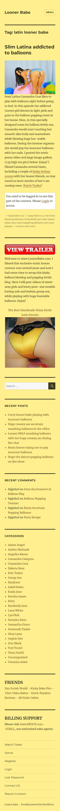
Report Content (15, 793)
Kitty (11, 601)
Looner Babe (17, 12)
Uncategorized (17, 657)
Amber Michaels (18, 549)
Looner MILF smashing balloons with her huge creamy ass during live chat (29, 438)
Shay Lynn (15, 634)
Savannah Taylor (19, 629)
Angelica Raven (18, 554)
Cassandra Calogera (21, 559)
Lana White (15, 610)
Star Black (14, 643)
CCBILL (10, 729)
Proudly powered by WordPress (37, 804)
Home (9, 752)
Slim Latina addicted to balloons (29, 50)
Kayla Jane (15, 591)
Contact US (12, 785)
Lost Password (14, 777)
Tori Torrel (15, 648)
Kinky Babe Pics (40, 688)
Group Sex (15, 577)
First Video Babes (16, 693)
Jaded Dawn (16, 587)
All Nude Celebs (28, 697)
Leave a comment (25, 226)
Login (45, 201)
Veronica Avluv (18, 662)
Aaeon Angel (16, 545)
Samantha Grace (19, 624)
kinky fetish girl (32, 219)
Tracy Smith (16, 652)
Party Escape (32, 517)
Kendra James (17, 596)
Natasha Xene (17, 619)
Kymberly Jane (17, 605)
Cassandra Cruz (16, 215)
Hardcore (14, 582)
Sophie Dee (15, 638)
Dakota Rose (16, 568)
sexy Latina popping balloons (27, 222)
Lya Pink (13, 615)
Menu (50, 12)
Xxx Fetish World (16, 688)
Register (10, 761)
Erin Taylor (15, 573)
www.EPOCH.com (31, 724)
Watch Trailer (32, 185)
